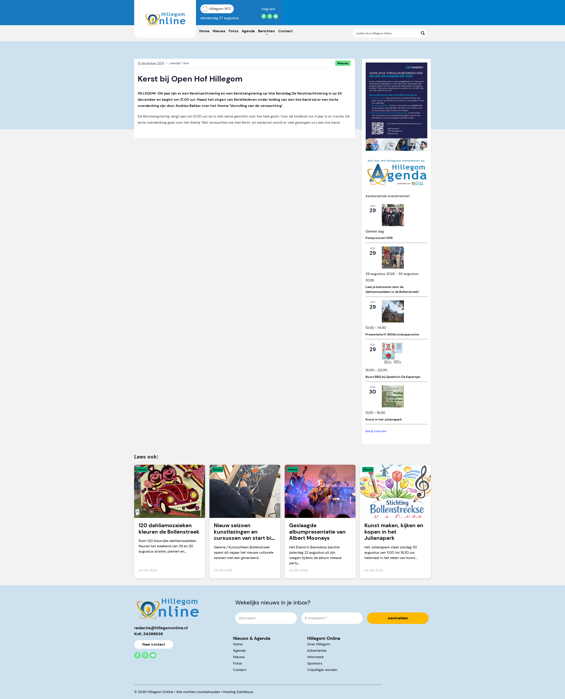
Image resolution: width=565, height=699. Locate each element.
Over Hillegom (318, 644)
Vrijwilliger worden (322, 669)
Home (204, 31)
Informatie (315, 657)
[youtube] (275, 16)
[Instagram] (269, 16)
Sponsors (314, 663)
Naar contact (153, 644)
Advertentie (316, 650)
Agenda (248, 31)
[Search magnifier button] (423, 33)
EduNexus (245, 692)
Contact (285, 31)
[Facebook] (263, 16)
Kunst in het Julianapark (383, 419)
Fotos (233, 31)
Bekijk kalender (376, 431)
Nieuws (219, 31)
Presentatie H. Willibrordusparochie (392, 334)
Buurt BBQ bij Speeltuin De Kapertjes (392, 377)
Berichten (266, 31)
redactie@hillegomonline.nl (161, 628)
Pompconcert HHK (379, 238)
